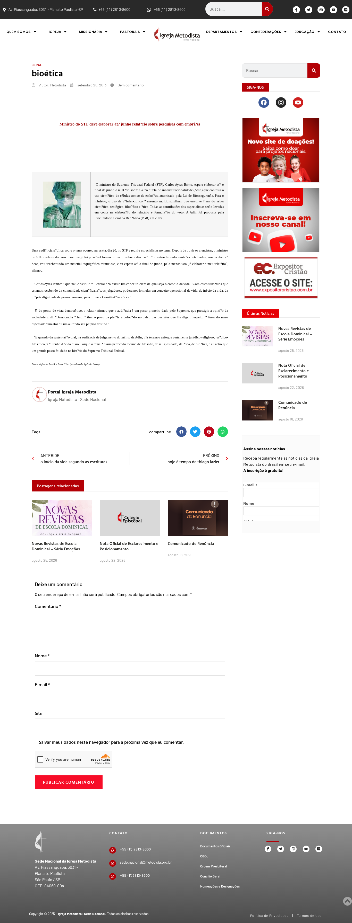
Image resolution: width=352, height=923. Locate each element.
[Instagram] (321, 9)
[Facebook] (263, 102)
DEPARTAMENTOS (221, 31)
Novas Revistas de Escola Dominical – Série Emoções (56, 546)
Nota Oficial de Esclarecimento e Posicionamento (129, 546)
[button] (181, 431)
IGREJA (55, 31)
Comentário (48, 606)
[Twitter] (308, 9)
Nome (42, 655)
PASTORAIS (130, 31)
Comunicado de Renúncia (191, 543)
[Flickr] (345, 9)
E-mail (42, 684)
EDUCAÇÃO (304, 31)
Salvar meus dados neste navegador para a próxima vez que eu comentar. (111, 742)
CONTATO (337, 31)
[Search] (267, 9)
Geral (37, 65)
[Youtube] (333, 9)
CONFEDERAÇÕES (265, 31)
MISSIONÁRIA (90, 31)
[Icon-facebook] (296, 9)
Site (38, 713)
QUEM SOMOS (18, 31)
